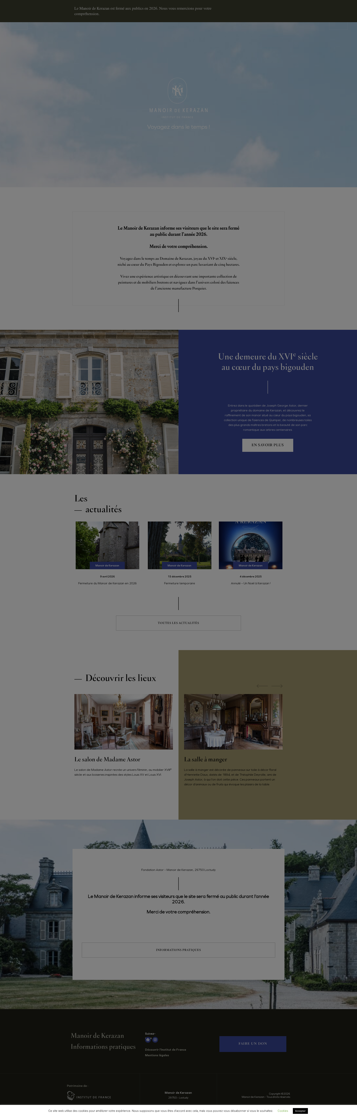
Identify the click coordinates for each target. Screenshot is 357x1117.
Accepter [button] (300, 1110)
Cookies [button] (283, 1111)
